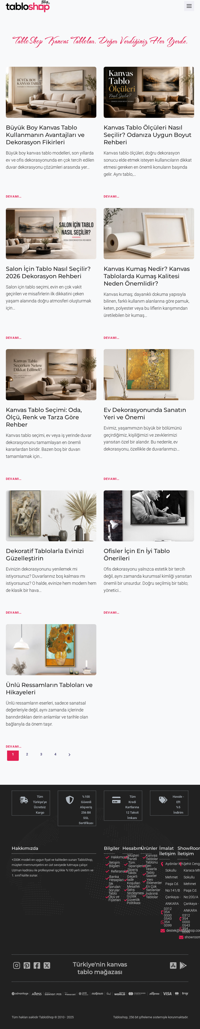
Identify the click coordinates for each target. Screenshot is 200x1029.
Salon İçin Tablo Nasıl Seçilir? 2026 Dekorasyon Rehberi (48, 272)
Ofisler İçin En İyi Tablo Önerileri (137, 554)
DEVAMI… (14, 197)
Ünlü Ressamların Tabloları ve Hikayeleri (49, 688)
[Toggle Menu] (189, 6)
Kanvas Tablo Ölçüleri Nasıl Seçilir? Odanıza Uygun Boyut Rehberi (147, 135)
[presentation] (51, 92)
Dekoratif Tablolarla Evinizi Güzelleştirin (45, 554)
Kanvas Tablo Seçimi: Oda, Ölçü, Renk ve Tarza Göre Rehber (44, 417)
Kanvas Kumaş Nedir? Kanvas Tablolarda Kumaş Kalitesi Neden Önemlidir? (147, 276)
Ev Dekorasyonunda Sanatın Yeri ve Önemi (145, 413)
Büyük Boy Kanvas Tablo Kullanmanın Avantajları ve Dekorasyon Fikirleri (45, 135)
